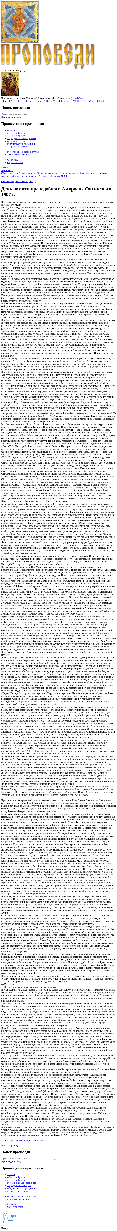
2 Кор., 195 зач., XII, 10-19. (15, 101)
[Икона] (10, 95)
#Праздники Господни (19, 141)
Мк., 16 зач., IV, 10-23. (40, 101)
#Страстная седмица (17, 146)
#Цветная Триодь (16, 135)
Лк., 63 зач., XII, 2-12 (94, 101)
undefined (79, 98)
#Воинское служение (18, 154)
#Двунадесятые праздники (21, 144)
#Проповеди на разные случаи (23, 152)
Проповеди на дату (11, 117)
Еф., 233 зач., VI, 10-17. (71, 101)
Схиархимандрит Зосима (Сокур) (18, 181)
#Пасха (11, 130)
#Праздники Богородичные (21, 138)
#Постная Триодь (16, 133)
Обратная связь (15, 162)
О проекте (12, 159)
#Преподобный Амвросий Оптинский (27, 1140)
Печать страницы (10, 1145)
